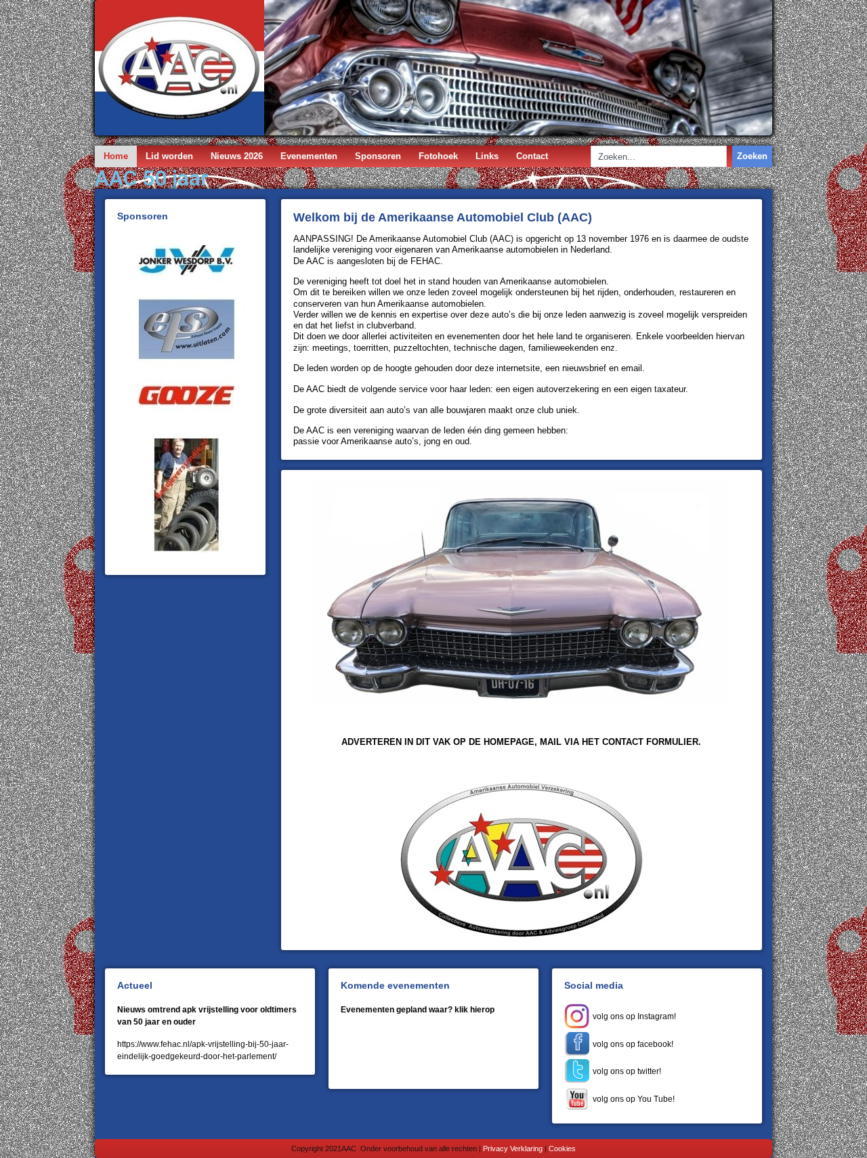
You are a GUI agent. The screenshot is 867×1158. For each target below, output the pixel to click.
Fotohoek (438, 156)
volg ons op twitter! (627, 1071)
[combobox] (659, 156)
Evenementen (308, 156)
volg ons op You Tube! (634, 1099)
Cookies (562, 1148)
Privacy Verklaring (513, 1148)
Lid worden (169, 156)
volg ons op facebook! (633, 1044)
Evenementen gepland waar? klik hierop (417, 1009)
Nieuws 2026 (237, 156)
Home (116, 156)
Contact (532, 156)
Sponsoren (378, 156)
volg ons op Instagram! (636, 1016)
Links (487, 156)
